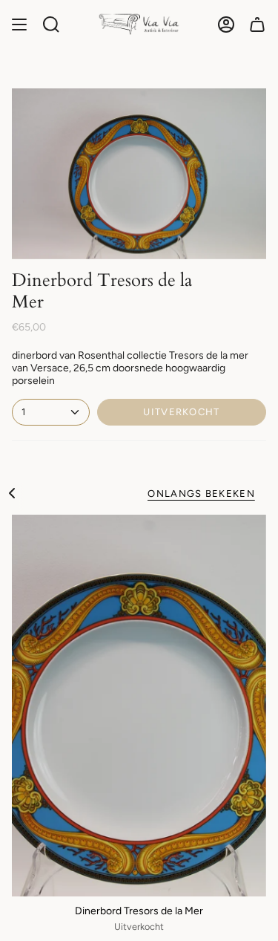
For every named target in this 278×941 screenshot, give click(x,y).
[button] (51, 24)
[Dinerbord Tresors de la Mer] (139, 706)
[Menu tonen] (19, 24)
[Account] (226, 24)
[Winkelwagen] (257, 24)
